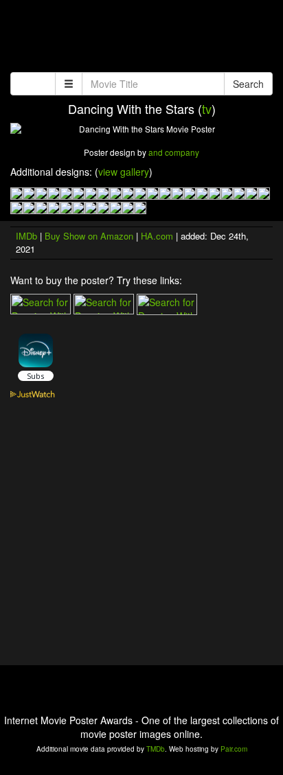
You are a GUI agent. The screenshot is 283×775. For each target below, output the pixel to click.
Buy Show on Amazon (89, 235)
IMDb (26, 235)
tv (207, 108)
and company (173, 152)
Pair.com (233, 749)
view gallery (123, 171)
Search (248, 84)
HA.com (157, 235)
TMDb (155, 749)
